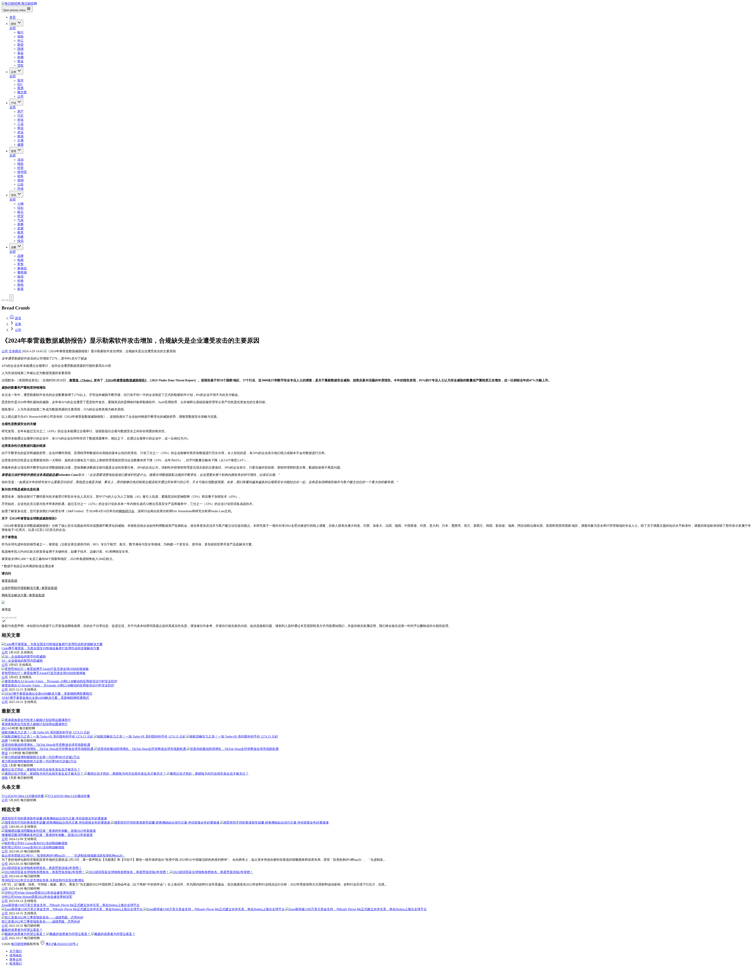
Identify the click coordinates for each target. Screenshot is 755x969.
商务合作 (15, 959)
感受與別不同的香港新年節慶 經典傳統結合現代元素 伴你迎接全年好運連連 (54, 818)
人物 (20, 203)
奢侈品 (22, 268)
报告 (20, 163)
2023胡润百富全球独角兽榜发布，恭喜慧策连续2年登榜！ (42, 868)
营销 (20, 180)
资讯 (14, 195)
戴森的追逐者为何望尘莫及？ (22, 929)
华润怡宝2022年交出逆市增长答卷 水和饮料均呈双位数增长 (43, 880)
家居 (20, 289)
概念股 (22, 92)
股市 (20, 80)
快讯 (20, 240)
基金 (20, 53)
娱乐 (20, 212)
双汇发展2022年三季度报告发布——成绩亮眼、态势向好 (41, 921)
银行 (20, 32)
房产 (20, 111)
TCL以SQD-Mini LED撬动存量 (23, 796)
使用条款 (15, 955)
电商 (20, 260)
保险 (20, 36)
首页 (12, 17)
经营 (20, 168)
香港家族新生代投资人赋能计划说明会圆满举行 (35, 724)
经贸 (20, 216)
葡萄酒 (22, 272)
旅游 (20, 276)
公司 (20, 96)
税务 (20, 176)
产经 (14, 103)
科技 (20, 119)
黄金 (20, 61)
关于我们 (15, 951)
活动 (20, 159)
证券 (14, 72)
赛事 (20, 224)
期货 (20, 44)
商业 (20, 128)
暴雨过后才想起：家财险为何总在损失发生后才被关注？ (41, 769)
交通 (20, 140)
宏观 (20, 228)
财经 (14, 23)
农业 (20, 132)
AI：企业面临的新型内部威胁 (22, 660)
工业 (20, 124)
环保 (20, 188)
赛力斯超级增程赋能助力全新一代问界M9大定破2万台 (39, 761)
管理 (14, 151)
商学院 (22, 172)
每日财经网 (19, 944)
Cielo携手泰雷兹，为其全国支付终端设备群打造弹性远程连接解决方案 (50, 648)
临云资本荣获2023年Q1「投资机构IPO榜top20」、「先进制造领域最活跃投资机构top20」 (63, 855)
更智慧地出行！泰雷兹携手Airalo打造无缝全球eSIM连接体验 (44, 673)
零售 (20, 264)
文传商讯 (15, 351)
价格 (20, 280)
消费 (14, 247)
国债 (20, 48)
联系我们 (15, 963)
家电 (20, 284)
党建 (20, 236)
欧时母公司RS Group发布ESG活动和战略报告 (33, 847)
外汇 (20, 40)
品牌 (20, 256)
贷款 (20, 65)
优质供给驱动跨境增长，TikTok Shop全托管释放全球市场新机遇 (46, 744)
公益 (20, 184)
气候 (20, 220)
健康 (20, 144)
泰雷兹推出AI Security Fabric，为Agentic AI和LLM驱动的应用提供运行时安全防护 (58, 685)
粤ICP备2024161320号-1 (62, 944)
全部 (12, 28)
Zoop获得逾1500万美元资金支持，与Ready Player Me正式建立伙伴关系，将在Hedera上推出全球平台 (71, 905)
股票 (20, 88)
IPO (19, 84)
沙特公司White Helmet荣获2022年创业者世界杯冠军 (37, 896)
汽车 (20, 115)
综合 (20, 207)
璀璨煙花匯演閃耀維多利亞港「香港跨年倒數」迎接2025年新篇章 (47, 835)
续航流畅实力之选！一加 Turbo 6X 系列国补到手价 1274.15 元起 (46, 732)
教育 (20, 232)
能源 (20, 136)
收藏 (20, 57)
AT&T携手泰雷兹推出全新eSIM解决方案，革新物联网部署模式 (45, 697)
